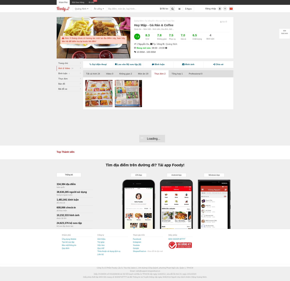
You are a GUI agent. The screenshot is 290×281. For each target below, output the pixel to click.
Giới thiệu (101, 239)
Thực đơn (63, 78)
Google (136, 248)
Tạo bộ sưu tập (68, 242)
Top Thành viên (65, 152)
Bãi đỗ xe (62, 89)
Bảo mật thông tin (69, 245)
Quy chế (100, 248)
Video (109, 73)
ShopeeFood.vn (140, 251)
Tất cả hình (93, 73)
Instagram (137, 242)
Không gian (125, 73)
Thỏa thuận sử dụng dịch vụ (108, 251)
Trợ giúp (100, 242)
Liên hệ (100, 254)
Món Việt (147, 29)
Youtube (136, 245)
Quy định (65, 248)
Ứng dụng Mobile (69, 239)
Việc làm (101, 245)
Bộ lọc (165, 8)
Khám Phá (63, 2)
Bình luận (64, 73)
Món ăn (143, 73)
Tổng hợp (177, 73)
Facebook (137, 239)
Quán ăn (137, 29)
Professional (195, 73)
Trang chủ (63, 63)
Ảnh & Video (65, 68)
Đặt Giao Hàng (78, 2)
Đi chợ (91, 2)
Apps (189, 9)
